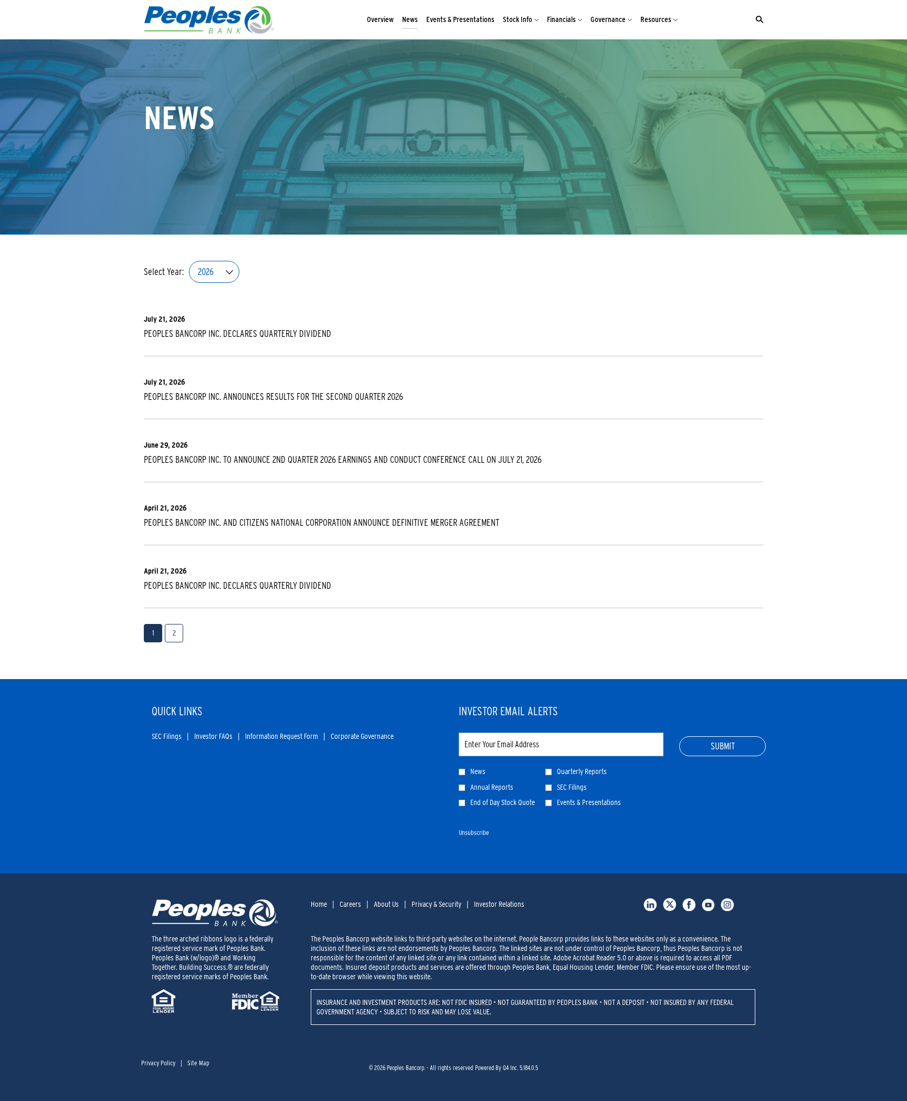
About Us (386, 904)
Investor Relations (499, 904)
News (478, 771)
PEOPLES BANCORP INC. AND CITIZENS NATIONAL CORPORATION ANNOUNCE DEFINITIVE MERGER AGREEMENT (321, 522)
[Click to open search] (757, 20)
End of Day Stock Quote (502, 802)
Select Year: (164, 272)
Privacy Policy (158, 1063)
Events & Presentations (589, 802)
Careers (350, 904)
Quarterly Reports (582, 771)
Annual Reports (491, 787)
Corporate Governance (362, 736)
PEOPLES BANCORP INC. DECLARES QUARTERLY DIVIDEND (237, 333)
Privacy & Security (436, 904)
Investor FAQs (213, 736)
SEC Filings (167, 736)
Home (319, 904)
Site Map (198, 1063)
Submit (723, 745)
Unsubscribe (474, 833)
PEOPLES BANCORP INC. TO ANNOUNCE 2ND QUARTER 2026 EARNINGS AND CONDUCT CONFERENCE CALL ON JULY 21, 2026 (343, 459)
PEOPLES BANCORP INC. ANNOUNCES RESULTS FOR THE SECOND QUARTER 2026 (273, 396)
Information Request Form (281, 736)
